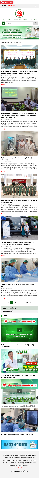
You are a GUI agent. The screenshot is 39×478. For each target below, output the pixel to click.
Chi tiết (3, 84)
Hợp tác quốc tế (8, 311)
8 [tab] (25, 37)
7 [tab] (23, 37)
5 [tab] (19, 37)
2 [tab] (14, 37)
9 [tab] (26, 37)
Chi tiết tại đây (11, 5)
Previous (3, 33)
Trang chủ (5, 43)
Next (35, 33)
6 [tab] (21, 37)
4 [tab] (17, 37)
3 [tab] (16, 37)
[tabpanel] (19, 32)
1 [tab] (12, 37)
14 (27, 303)
